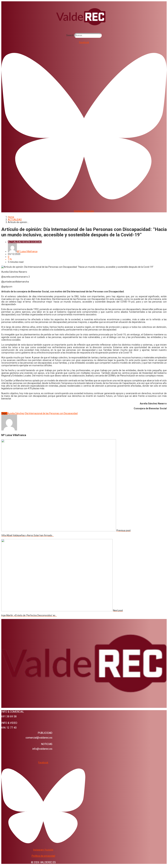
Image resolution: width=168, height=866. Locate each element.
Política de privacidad (43, 855)
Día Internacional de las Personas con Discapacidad (51, 413)
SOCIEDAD (36, 242)
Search (70, 35)
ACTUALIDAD (15, 219)
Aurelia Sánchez (15, 413)
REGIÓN (26, 242)
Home (11, 217)
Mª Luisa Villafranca (27, 251)
